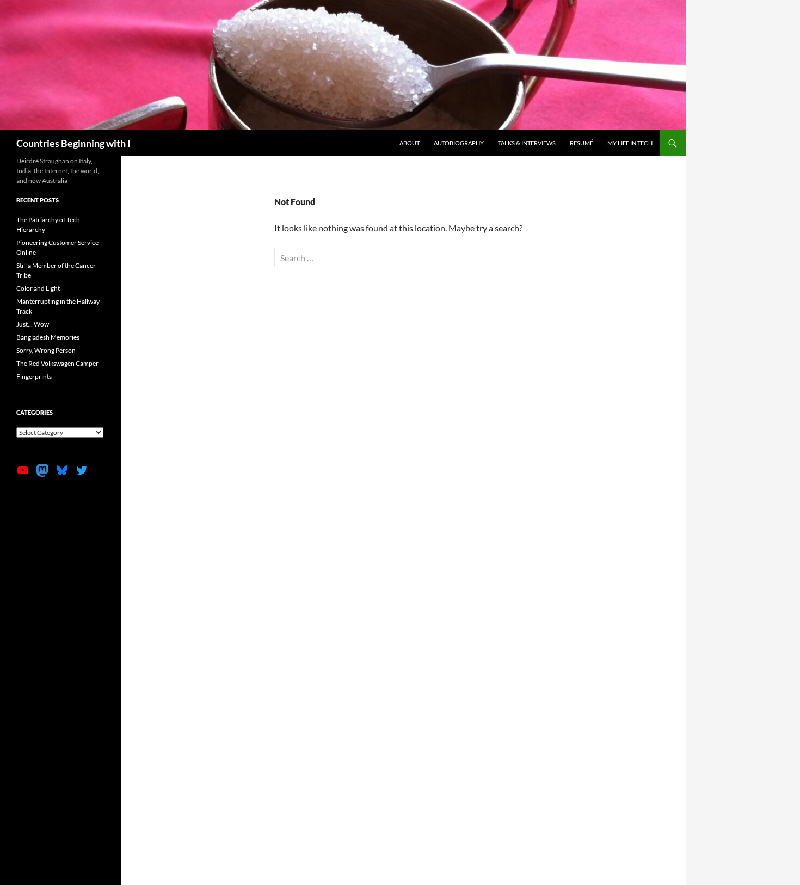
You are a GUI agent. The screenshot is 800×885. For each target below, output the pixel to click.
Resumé (581, 142)
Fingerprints (34, 376)
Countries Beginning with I (73, 143)
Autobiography (459, 142)
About (409, 142)
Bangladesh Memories (47, 337)
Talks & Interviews (527, 142)
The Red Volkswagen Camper (57, 363)
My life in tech (630, 142)
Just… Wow (32, 324)
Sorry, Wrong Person (46, 350)
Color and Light (38, 288)
